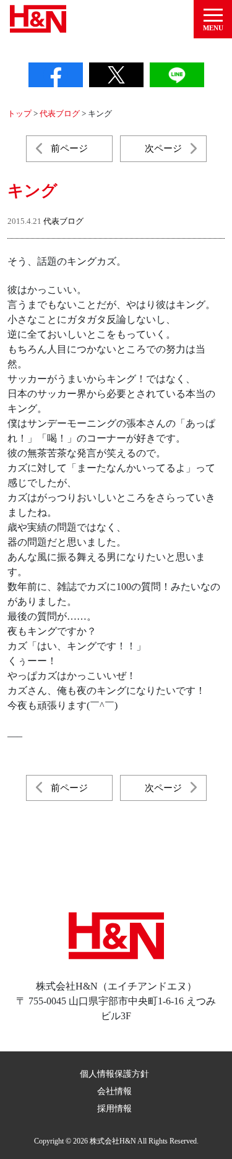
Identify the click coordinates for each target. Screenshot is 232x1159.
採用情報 (114, 1108)
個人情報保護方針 (114, 1074)
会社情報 (114, 1091)
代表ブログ (63, 221)
